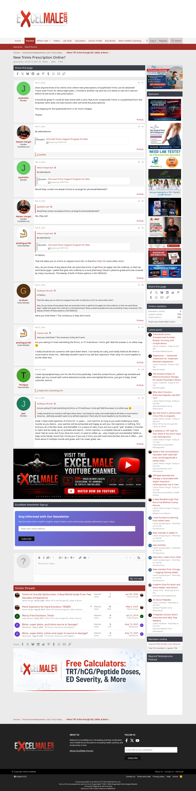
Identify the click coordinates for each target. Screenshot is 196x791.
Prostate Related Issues (163, 351)
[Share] (139, 83)
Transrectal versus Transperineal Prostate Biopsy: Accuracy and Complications (164, 339)
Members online (157, 639)
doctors (45, 62)
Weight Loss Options (161, 513)
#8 (143, 369)
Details (134, 784)
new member (159, 544)
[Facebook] (126, 741)
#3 (143, 162)
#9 (143, 398)
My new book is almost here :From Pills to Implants (167, 414)
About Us (159, 771)
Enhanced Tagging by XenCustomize (98, 786)
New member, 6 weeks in (165, 532)
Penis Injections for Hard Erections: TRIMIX (46, 606)
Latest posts (155, 329)
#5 (143, 228)
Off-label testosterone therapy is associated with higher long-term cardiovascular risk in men (166, 480)
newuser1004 (154, 644)
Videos (56, 40)
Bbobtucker (26, 627)
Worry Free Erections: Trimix (38, 615)
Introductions (158, 528)
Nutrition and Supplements (164, 595)
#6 (143, 285)
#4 (143, 201)
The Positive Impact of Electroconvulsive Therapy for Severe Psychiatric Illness (167, 376)
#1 (143, 83)
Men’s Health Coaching (130, 40)
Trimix (60, 62)
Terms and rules (144, 776)
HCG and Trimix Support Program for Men (67, 139)
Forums (30, 40)
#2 (143, 126)
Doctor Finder (95, 40)
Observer (177, 644)
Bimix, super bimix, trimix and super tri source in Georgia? (55, 633)
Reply (141, 119)
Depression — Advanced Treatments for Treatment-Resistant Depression (165, 358)
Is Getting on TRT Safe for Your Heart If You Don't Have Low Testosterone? (167, 433)
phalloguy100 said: (45, 290)
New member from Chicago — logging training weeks (166, 571)
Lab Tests (67, 40)
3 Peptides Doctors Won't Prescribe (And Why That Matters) (165, 617)
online (53, 62)
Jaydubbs (20, 61)
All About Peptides (162, 599)
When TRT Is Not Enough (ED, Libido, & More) (64, 600)
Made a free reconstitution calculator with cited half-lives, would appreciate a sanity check (166, 456)
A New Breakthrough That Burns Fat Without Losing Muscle (165, 502)
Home (18, 40)
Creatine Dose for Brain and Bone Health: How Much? (166, 586)
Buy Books (110, 40)
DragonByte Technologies (121, 784)
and (51, 391)
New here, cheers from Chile (167, 557)
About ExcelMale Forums (81, 750)
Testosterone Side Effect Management (163, 446)
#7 (143, 327)
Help (168, 776)
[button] (23, 41)
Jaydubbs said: (43, 206)
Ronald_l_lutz (166, 644)
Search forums (31, 47)
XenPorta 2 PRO (87, 788)
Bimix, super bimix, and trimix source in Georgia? (50, 624)
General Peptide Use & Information (162, 407)
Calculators (80, 40)
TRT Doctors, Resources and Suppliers (59, 627)
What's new (42, 40)
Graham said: (42, 333)
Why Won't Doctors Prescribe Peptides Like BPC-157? (167, 395)
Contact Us (169, 771)
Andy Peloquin (27, 618)
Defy (99, 261)
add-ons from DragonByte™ (91, 784)
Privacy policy (158, 776)
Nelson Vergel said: (45, 167)
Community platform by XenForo (98, 782)
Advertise (179, 771)
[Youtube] (137, 741)
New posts (17, 47)
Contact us (130, 776)
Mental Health (159, 369)
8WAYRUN (111, 788)
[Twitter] (132, 741)
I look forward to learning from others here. (165, 519)
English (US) (21, 776)
